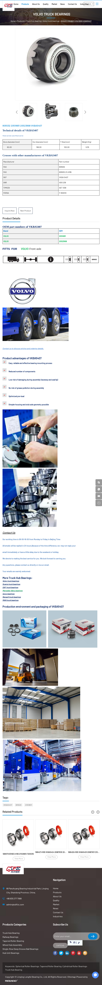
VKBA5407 (7, 805)
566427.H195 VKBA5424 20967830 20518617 (51, 852)
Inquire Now (9, 211)
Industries (58, 916)
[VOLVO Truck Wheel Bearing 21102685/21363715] (18, 835)
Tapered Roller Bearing (13, 941)
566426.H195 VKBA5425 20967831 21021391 (83, 852)
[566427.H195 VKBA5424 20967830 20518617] (51, 834)
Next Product (25, 211)
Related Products (12, 811)
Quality (45, 4)
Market (54, 4)
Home (16, 4)
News (62, 4)
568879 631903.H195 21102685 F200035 (18, 854)
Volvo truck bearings (51, 21)
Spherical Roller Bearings (27, 966)
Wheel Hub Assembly (12, 945)
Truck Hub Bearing (33, 21)
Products (25, 4)
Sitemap (72, 977)
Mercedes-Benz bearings (13, 590)
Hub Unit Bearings (11, 953)
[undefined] (51, 64)
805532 (19, 805)
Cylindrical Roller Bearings (74, 966)
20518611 (28, 805)
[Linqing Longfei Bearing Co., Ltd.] (8, 5)
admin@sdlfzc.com (15, 904)
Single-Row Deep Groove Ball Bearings (20, 949)
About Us (36, 4)
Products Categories (14, 924)
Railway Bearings (10, 937)
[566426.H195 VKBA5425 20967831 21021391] (83, 834)
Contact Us (72, 4)
